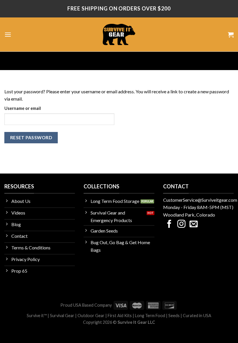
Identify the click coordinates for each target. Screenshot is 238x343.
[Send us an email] (194, 224)
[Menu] (7, 34)
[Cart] (231, 34)
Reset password (31, 137)
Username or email (22, 108)
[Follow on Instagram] (181, 224)
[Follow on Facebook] (169, 224)
